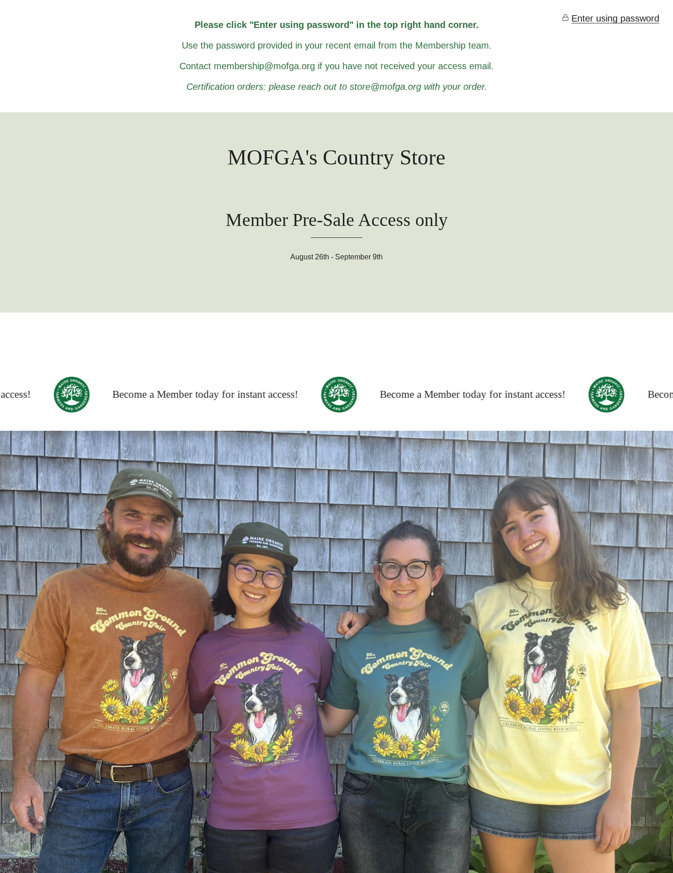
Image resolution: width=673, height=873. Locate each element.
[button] (610, 18)
